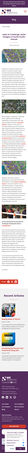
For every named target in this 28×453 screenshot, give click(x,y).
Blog (3, 409)
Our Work (5, 404)
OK (20, 448)
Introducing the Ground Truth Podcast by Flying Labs (12, 349)
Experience (10, 445)
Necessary (13, 440)
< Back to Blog (6, 26)
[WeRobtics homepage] (9, 11)
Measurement (11, 443)
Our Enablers (19, 404)
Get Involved (19, 407)
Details (12, 448)
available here (6, 225)
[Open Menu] (25, 11)
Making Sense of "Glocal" (11, 319)
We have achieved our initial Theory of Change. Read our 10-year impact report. (14, 3)
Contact (4, 447)
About (16, 409)
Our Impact (6, 407)
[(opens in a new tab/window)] (8, 282)
